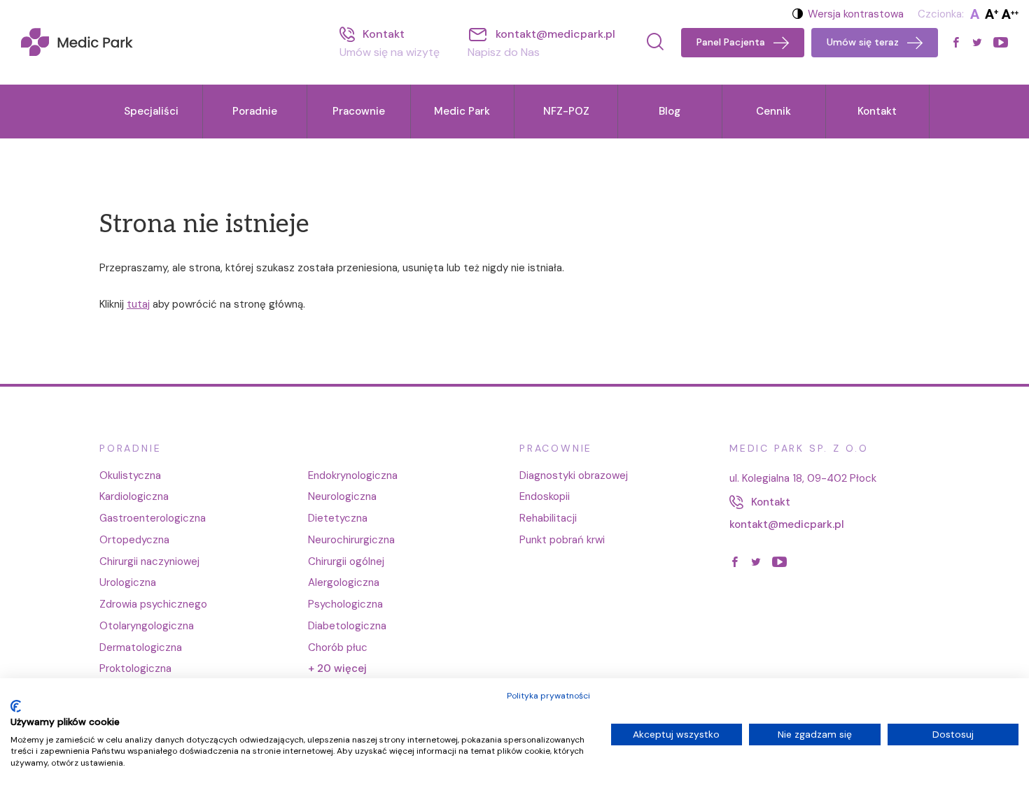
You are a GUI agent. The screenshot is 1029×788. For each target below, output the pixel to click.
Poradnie (254, 111)
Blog (669, 111)
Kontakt (877, 111)
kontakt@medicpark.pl (786, 524)
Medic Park (462, 111)
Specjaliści (151, 111)
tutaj (138, 304)
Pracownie (358, 111)
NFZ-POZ (566, 111)
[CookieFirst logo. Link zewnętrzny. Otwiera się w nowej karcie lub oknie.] (15, 706)
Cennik (773, 111)
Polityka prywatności (548, 695)
